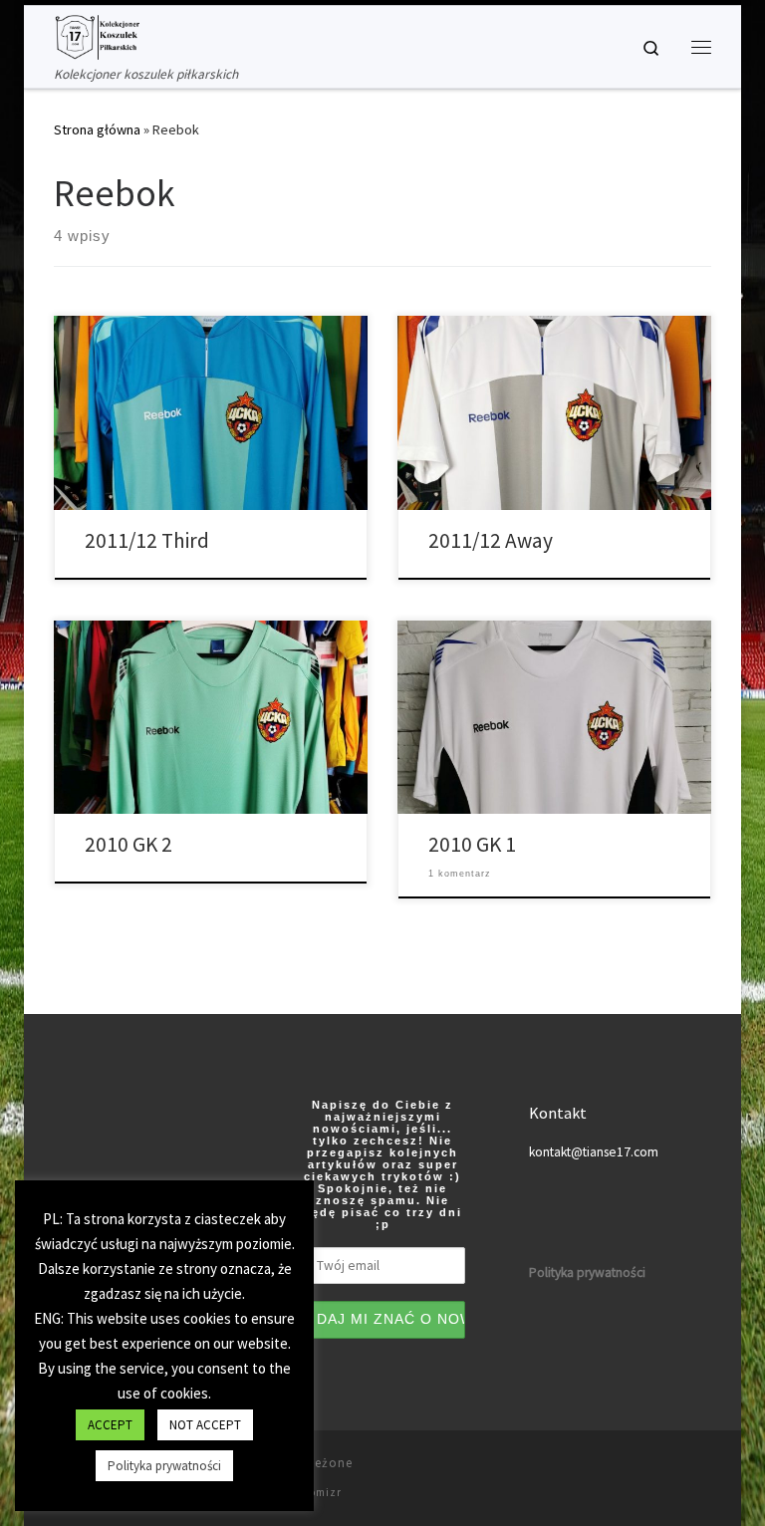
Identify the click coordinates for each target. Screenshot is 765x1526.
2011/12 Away (490, 540)
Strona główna (97, 129)
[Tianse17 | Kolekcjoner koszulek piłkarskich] (96, 35)
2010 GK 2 (128, 844)
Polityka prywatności (164, 1465)
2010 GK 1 (472, 844)
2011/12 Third (147, 540)
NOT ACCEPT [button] (205, 1424)
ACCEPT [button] (110, 1424)
